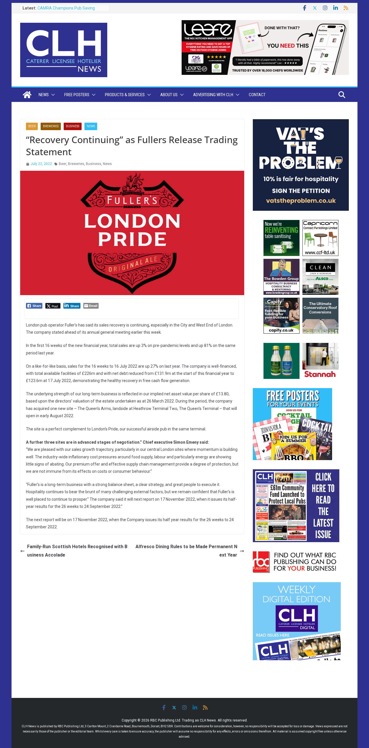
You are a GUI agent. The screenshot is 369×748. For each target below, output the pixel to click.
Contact (257, 94)
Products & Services (125, 94)
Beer (31, 126)
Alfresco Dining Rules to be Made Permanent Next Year (186, 551)
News (44, 94)
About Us (169, 94)
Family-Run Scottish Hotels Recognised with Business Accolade (77, 551)
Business (72, 126)
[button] (52, 94)
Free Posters (76, 94)
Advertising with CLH (213, 94)
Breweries (51, 126)
